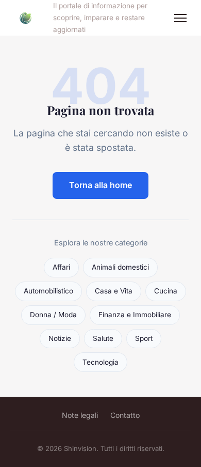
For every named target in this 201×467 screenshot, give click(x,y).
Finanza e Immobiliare (134, 314)
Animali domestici (120, 267)
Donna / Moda (53, 314)
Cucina (165, 291)
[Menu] (180, 18)
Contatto (125, 415)
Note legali (80, 415)
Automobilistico (48, 291)
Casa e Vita (113, 291)
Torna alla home (100, 185)
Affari (61, 267)
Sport (144, 338)
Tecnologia (100, 362)
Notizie (59, 338)
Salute (103, 338)
